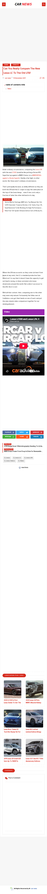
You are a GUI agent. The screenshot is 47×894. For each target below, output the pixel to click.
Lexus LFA (38, 170)
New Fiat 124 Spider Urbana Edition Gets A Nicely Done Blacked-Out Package (24, 211)
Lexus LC (16, 65)
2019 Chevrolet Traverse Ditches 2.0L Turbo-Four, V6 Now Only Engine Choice (24, 205)
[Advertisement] (23, 36)
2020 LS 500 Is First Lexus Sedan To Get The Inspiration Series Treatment (12, 702)
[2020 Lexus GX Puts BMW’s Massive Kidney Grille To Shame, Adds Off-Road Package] (34, 689)
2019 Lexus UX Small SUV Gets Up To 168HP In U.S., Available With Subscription (12, 760)
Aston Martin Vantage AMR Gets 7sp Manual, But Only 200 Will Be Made (24, 202)
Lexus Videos (10, 461)
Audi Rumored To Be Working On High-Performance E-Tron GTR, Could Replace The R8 (24, 208)
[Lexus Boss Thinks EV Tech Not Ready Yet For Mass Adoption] (12, 719)
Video (9, 89)
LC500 (14, 173)
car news (34, 889)
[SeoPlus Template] (11, 888)
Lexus (6, 65)
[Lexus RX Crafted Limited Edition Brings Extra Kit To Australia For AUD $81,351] (34, 719)
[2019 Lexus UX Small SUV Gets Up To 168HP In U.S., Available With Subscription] (12, 748)
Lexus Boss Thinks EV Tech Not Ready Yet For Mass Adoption (12, 731)
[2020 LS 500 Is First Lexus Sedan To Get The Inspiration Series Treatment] (12, 689)
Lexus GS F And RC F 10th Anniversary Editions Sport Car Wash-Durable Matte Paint (34, 760)
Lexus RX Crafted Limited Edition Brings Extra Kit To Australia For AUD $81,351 (33, 731)
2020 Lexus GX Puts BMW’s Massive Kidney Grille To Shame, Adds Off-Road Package (33, 702)
